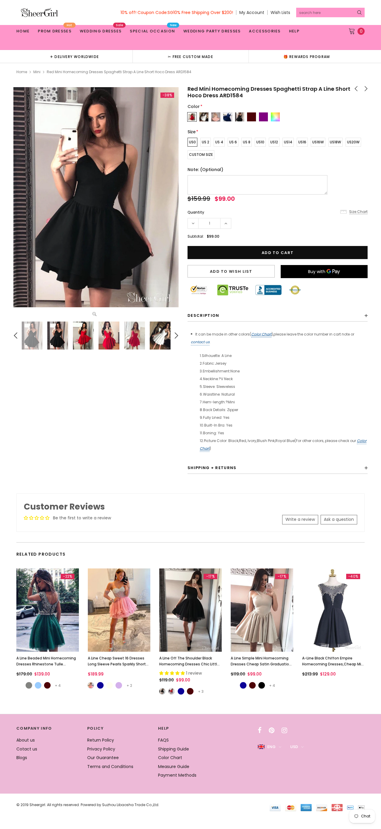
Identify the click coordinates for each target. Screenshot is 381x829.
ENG (271, 747)
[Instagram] (284, 730)
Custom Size (201, 154)
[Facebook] (260, 730)
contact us (200, 341)
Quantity (196, 212)
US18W (335, 142)
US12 (274, 142)
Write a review (300, 519)
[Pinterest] (271, 730)
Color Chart (261, 334)
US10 (260, 142)
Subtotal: (196, 236)
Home (21, 71)
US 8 (246, 142)
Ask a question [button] (339, 519)
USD (294, 747)
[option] (74, 56)
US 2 (205, 142)
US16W (318, 142)
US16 (302, 142)
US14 (288, 142)
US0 (192, 142)
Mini (36, 71)
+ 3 (201, 691)
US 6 (233, 142)
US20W (353, 142)
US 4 (219, 142)
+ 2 (129, 685)
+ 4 (58, 685)
